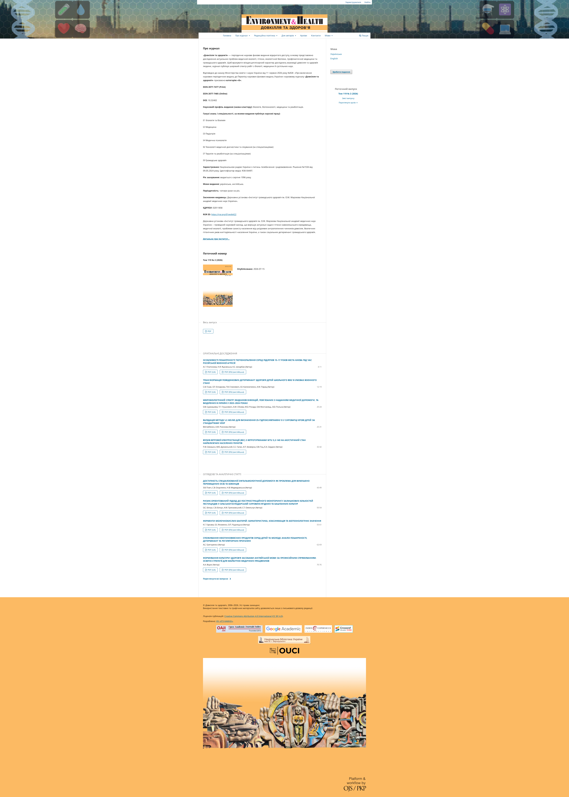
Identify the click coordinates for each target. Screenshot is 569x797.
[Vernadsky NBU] (284, 640)
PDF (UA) (211, 372)
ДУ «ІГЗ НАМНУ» (224, 621)
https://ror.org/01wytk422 (223, 214)
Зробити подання (341, 72)
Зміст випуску (348, 98)
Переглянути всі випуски (215, 578)
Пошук (364, 35)
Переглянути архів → (348, 102)
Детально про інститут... (216, 238)
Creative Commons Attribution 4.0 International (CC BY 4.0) (253, 616)
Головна (227, 35)
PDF (209, 331)
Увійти (367, 2)
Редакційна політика (265, 35)
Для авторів (288, 35)
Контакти (316, 35)
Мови (328, 35)
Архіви (303, 35)
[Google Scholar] (283, 629)
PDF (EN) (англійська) (234, 372)
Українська (336, 54)
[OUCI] (284, 651)
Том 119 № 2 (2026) (348, 93)
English (334, 58)
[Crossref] (344, 629)
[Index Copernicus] (318, 629)
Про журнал (241, 35)
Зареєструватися (353, 2)
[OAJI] (239, 629)
